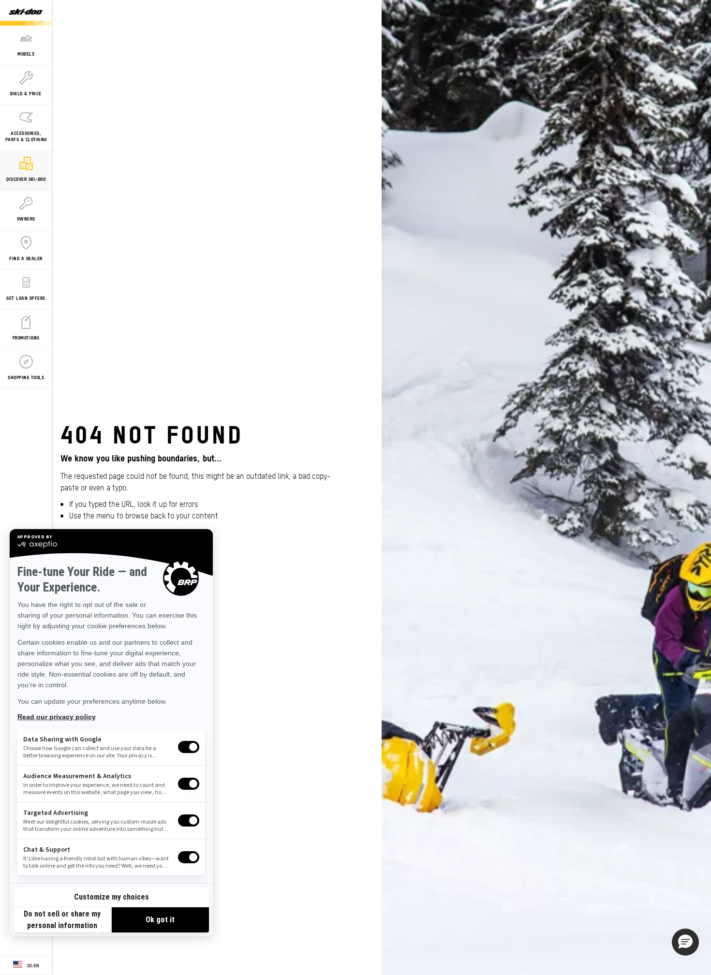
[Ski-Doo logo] (26, 13)
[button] (685, 942)
